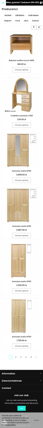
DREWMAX (19, 15)
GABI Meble (33, 15)
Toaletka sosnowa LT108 (21, 115)
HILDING (7, 15)
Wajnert (7, 21)
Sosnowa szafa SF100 (21, 171)
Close (36, 420)
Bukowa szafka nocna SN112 (21, 60)
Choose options (21, 69)
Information (8, 373)
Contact (6, 388)
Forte (17, 21)
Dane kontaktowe (12, 380)
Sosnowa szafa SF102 (21, 281)
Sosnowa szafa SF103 (21, 336)
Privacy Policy (10, 425)
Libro (26, 21)
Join (21, 408)
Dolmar (35, 21)
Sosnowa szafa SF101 (21, 226)
